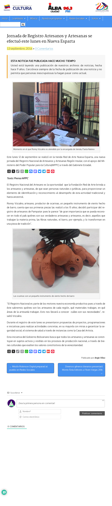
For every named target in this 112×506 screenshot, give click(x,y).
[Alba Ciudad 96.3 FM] (56, 8)
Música (33, 18)
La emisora (17, 18)
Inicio (5, 18)
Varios (95, 18)
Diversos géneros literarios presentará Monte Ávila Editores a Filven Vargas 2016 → (82, 369)
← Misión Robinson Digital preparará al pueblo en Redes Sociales (28, 368)
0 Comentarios (44, 48)
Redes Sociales (77, 18)
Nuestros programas (52, 18)
